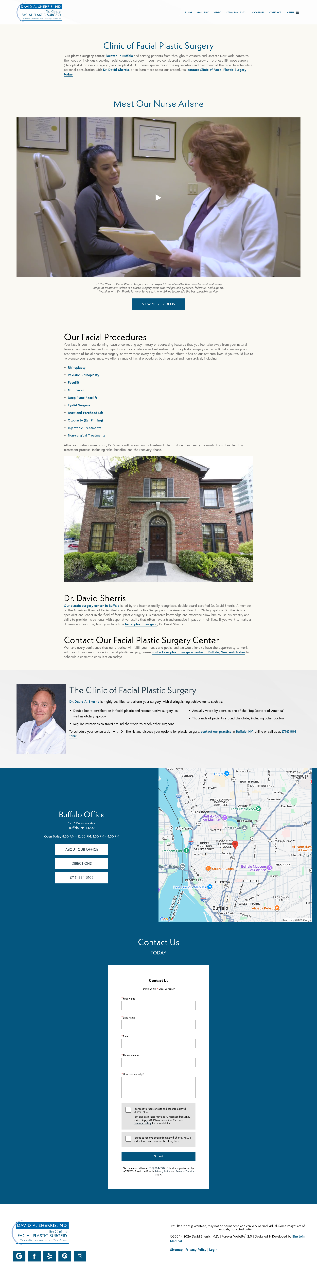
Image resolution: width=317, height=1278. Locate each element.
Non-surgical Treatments (86, 435)
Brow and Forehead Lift (85, 412)
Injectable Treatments (84, 428)
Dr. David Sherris (116, 69)
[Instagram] (80, 1256)
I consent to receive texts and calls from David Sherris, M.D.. (162, 1116)
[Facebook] (34, 1256)
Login (213, 1249)
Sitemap (176, 1249)
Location (257, 12)
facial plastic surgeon (141, 624)
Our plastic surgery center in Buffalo (91, 605)
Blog (188, 12)
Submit (158, 1156)
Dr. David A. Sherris (84, 701)
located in (119, 56)
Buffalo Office (82, 814)
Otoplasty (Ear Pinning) (85, 420)
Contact (275, 12)
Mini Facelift (77, 390)
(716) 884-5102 (156, 1168)
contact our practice (216, 731)
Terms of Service (185, 1171)
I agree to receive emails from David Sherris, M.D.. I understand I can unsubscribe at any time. (162, 1139)
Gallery (203, 12)
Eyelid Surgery (79, 405)
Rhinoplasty (77, 367)
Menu (290, 12)
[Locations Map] (235, 844)
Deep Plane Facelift (82, 397)
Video (218, 12)
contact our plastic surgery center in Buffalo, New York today (198, 652)
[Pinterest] (64, 1256)
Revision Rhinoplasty (83, 375)
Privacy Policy (142, 1123)
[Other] (19, 1256)
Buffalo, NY (244, 731)
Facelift (73, 382)
